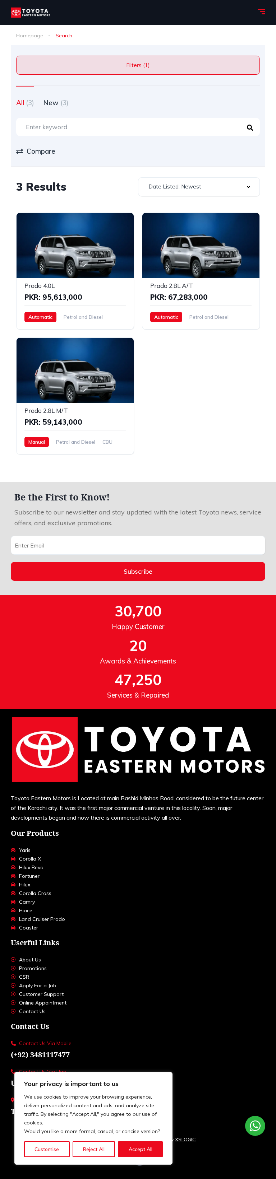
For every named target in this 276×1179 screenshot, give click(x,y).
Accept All (140, 1149)
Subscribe (138, 571)
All (25, 102)
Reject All (94, 1149)
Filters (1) (138, 65)
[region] (93, 1118)
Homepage (29, 35)
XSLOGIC (185, 1139)
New (56, 102)
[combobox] (199, 186)
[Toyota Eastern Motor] (30, 12)
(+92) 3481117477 (40, 1054)
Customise (46, 1149)
